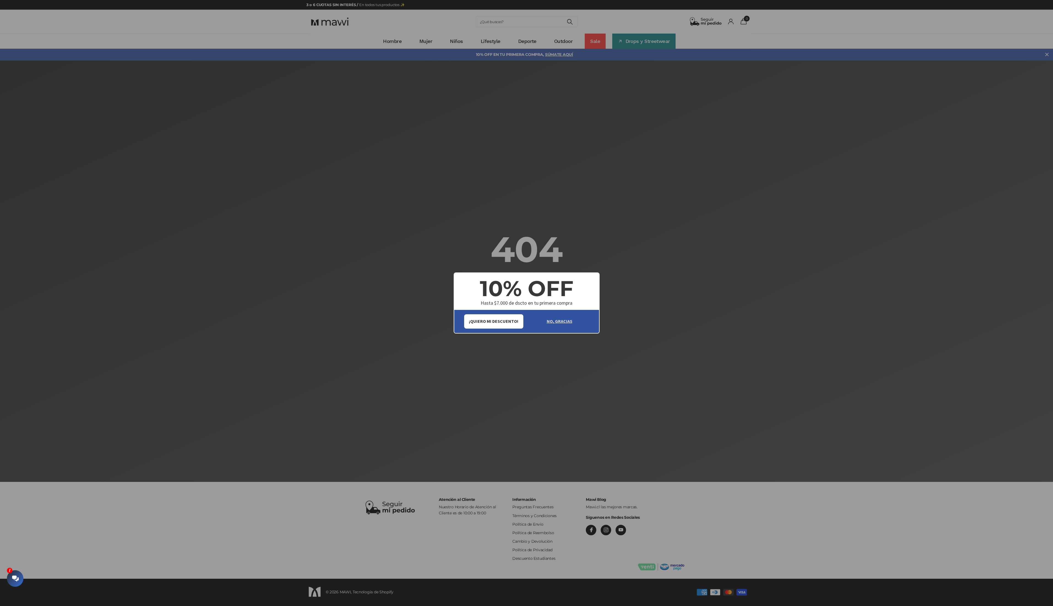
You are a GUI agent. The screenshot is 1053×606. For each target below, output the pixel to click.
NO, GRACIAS (559, 321)
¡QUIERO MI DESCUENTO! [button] (493, 321)
